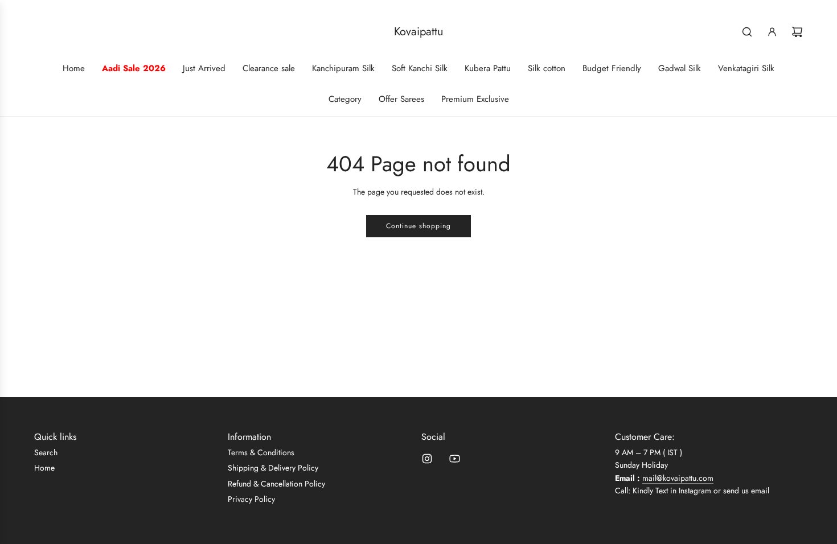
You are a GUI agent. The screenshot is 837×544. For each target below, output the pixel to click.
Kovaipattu (419, 32)
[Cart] (797, 31)
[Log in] (772, 31)
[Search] (747, 31)
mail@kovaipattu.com (677, 478)
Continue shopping (418, 226)
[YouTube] (454, 458)
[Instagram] (427, 458)
